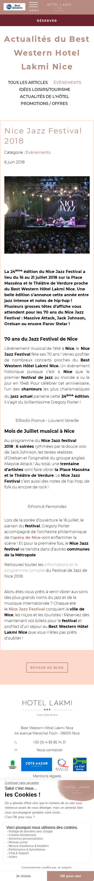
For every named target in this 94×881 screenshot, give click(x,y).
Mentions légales (47, 776)
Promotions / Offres (44, 103)
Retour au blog (47, 667)
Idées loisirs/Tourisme (44, 89)
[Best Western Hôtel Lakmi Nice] (68, 7)
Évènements (67, 82)
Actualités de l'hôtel (44, 96)
